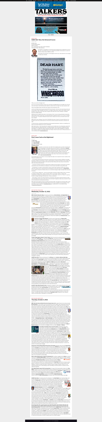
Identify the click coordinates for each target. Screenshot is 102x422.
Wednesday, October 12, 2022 (40, 191)
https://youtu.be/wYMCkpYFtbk (46, 154)
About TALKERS (30, 0)
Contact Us (64, 0)
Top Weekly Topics (44, 0)
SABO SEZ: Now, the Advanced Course (43, 40)
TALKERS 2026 (60, 0)
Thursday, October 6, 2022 (39, 299)
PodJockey (68, 0)
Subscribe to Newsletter (73, 0)
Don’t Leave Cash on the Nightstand (42, 137)
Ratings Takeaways (56, 0)
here (35, 235)
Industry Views (39, 0)
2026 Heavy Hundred (49, 0)
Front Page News (34, 298)
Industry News (34, 0)
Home (26, 0)
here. (43, 216)
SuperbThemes (56, 420)
